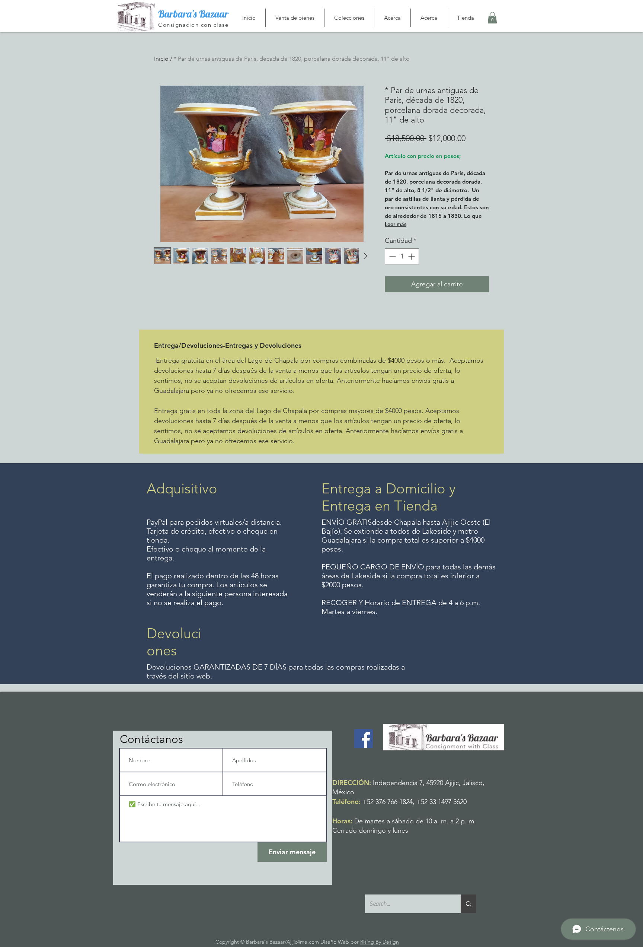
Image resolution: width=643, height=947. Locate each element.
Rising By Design (379, 941)
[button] (492, 17)
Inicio (161, 58)
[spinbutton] (401, 256)
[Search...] (468, 903)
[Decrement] (391, 256)
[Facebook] (363, 738)
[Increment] (412, 256)
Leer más (395, 224)
